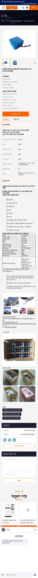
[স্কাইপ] (5, 440)
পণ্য (7, 21)
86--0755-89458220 (29, 4)
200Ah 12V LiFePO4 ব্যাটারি (12, 410)
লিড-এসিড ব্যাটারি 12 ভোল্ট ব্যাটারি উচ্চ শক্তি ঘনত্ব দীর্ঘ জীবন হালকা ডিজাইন (21, 521)
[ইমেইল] (14, 440)
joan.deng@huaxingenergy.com (14, 1)
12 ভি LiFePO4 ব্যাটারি (15, 21)
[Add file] (2, 574)
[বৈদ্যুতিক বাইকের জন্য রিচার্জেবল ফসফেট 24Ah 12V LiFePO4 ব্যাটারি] (19, 43)
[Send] (35, 574)
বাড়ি (2, 21)
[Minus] (35, 529)
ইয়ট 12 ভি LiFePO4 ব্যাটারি (11, 418)
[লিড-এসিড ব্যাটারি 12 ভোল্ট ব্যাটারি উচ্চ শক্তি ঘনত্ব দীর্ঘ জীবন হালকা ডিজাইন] (21, 510)
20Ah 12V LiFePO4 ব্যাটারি (12, 414)
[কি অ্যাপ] (9, 440)
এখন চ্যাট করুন (19, 446)
